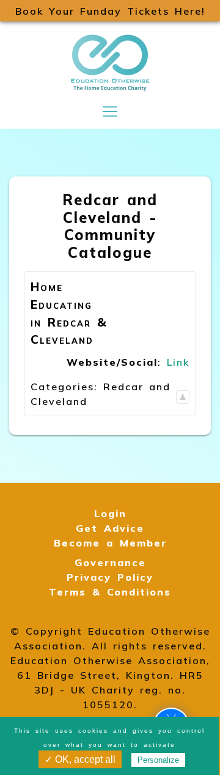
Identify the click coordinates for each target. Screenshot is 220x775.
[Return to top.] (182, 394)
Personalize (158, 760)
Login (110, 513)
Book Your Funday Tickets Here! (110, 11)
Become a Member (110, 543)
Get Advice (110, 528)
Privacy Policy (110, 577)
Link (178, 362)
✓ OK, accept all (80, 759)
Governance (110, 562)
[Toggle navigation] (110, 111)
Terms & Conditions (110, 592)
